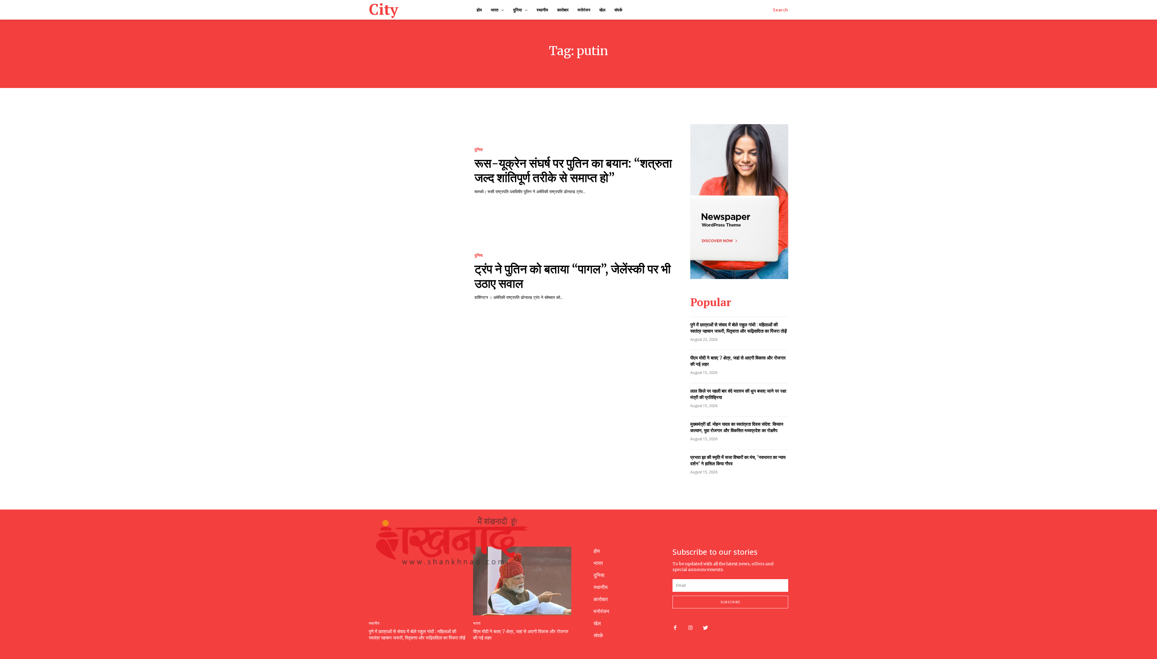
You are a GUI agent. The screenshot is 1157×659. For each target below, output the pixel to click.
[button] (780, 10)
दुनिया (479, 150)
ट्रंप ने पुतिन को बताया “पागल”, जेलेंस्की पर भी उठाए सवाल (573, 276)
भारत (476, 623)
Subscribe (730, 602)
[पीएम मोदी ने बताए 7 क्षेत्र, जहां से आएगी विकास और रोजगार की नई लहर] (522, 581)
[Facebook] (675, 628)
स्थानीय (374, 623)
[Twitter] (706, 628)
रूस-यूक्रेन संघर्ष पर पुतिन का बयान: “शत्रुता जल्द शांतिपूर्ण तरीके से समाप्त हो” (573, 170)
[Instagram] (690, 628)
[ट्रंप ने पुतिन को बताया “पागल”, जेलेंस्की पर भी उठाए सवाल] (415, 277)
